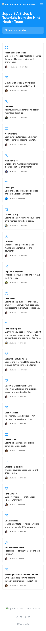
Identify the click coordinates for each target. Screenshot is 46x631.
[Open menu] (41, 4)
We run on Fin (24, 624)
